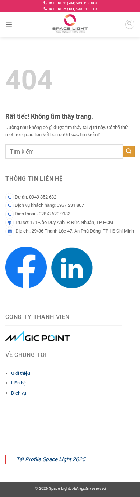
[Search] (129, 24)
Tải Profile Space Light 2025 (50, 459)
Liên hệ (18, 383)
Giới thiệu (20, 373)
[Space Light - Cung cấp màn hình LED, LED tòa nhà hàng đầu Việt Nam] (70, 24)
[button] (8, 24)
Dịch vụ (18, 393)
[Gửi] (129, 151)
